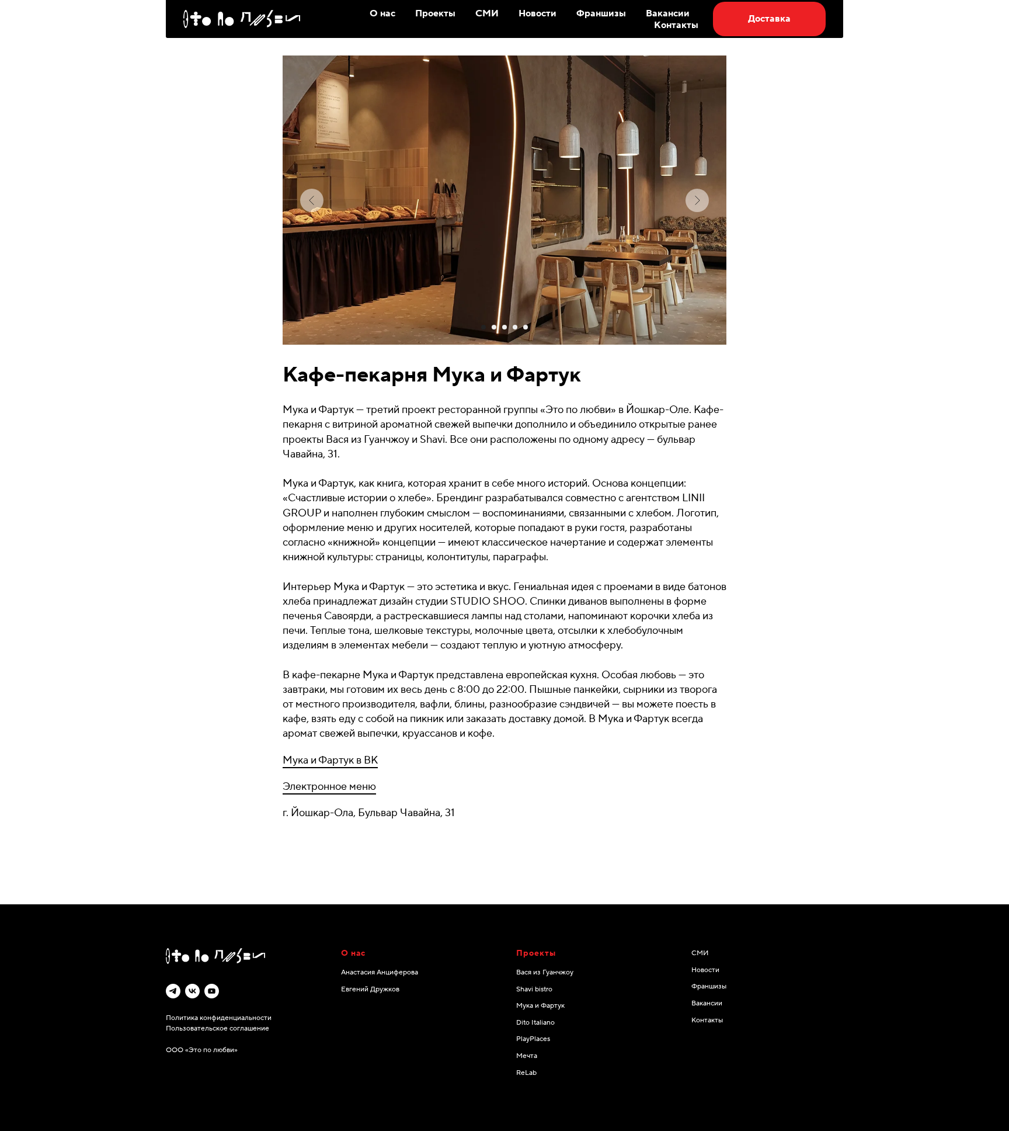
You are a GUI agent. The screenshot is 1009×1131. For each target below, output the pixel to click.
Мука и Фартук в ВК (330, 760)
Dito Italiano (535, 1022)
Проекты (435, 13)
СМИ (487, 13)
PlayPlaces (533, 1039)
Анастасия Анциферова (379, 972)
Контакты (676, 25)
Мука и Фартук (540, 1005)
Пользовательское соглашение (217, 1028)
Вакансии (668, 13)
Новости (537, 13)
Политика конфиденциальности (219, 1018)
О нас (382, 13)
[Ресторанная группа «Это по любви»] (173, 991)
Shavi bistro (534, 989)
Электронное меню (329, 786)
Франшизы (601, 13)
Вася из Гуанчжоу (544, 972)
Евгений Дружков (370, 989)
